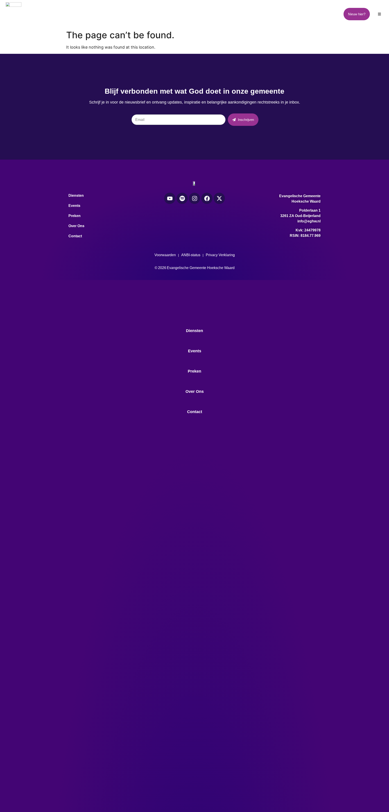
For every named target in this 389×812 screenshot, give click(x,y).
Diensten (104, 14)
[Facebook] (207, 198)
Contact (287, 14)
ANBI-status (190, 255)
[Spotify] (182, 198)
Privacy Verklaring (220, 255)
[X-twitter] (219, 198)
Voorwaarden (165, 255)
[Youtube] (169, 198)
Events (150, 14)
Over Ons (240, 14)
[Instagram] (194, 198)
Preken (194, 14)
